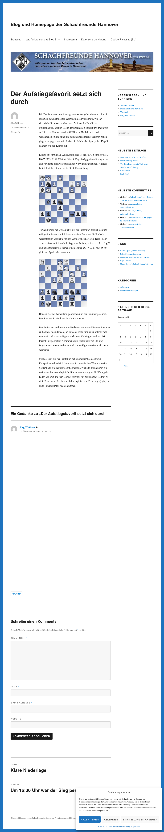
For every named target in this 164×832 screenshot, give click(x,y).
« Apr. (124, 365)
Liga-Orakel (125, 260)
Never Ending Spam (129, 160)
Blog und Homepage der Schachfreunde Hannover (65, 24)
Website (16, 718)
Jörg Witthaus (17, 123)
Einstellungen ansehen (140, 819)
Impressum (135, 826)
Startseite (16, 39)
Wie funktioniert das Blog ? (41, 39)
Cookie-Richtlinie (105, 826)
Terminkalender (127, 105)
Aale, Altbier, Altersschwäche (133, 157)
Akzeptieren (90, 819)
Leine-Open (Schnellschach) (132, 250)
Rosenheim (125, 170)
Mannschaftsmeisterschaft (131, 108)
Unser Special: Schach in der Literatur (136, 264)
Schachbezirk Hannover (130, 253)
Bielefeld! (124, 173)
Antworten (16, 593)
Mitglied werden (127, 115)
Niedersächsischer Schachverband (135, 257)
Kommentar (19, 637)
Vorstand (124, 112)
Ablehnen (111, 819)
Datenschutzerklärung (121, 826)
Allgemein (15, 132)
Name (15, 686)
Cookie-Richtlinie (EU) (123, 39)
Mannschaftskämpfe (129, 290)
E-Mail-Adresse (21, 702)
